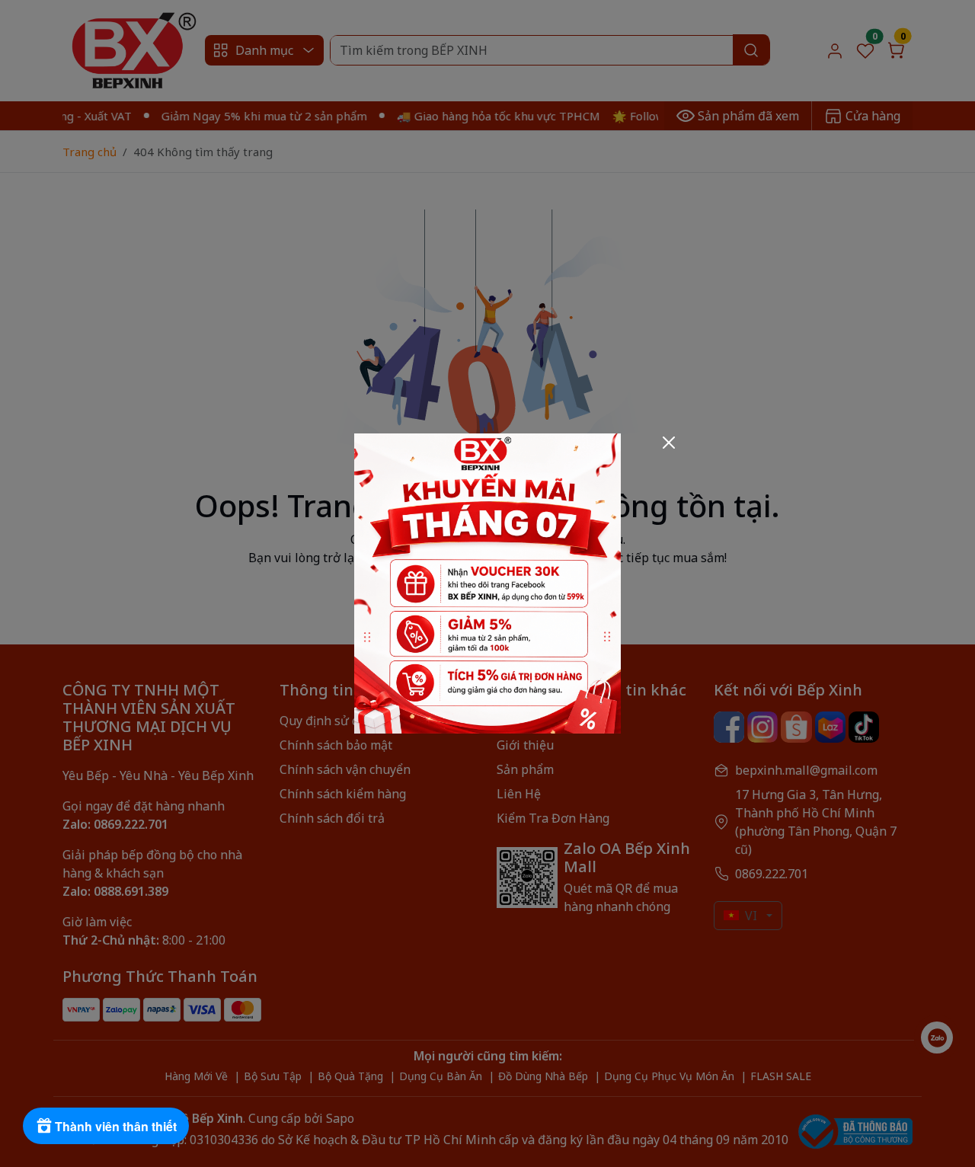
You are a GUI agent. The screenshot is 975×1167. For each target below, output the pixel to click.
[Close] (669, 442)
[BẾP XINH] (487, 582)
